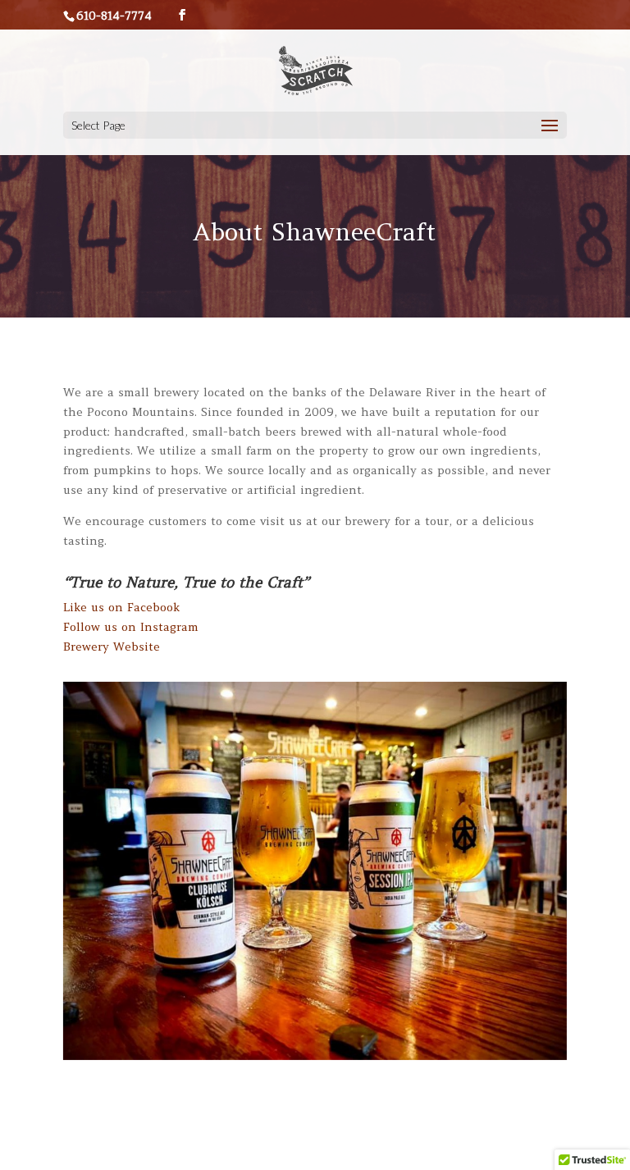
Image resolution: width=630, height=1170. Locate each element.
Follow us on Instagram (131, 626)
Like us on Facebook (121, 607)
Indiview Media (378, 1147)
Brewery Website (111, 646)
